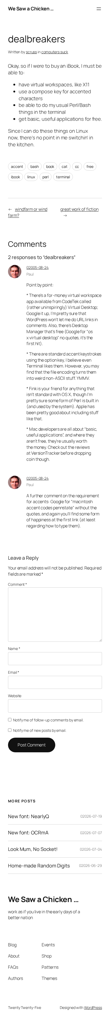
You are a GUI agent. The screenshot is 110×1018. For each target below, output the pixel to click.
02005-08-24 (37, 267)
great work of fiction (79, 209)
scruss (31, 51)
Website (14, 695)
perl (45, 176)
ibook (15, 176)
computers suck (54, 51)
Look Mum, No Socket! (33, 849)
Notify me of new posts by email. (39, 730)
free (90, 166)
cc (77, 166)
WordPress (93, 1007)
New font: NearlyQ (28, 816)
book (50, 166)
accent (17, 166)
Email (13, 672)
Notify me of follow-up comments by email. (48, 719)
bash (34, 166)
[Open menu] (99, 9)
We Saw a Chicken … (30, 8)
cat (65, 166)
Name (14, 648)
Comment (17, 584)
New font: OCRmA (28, 832)
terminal (63, 176)
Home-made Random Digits (39, 865)
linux (31, 176)
